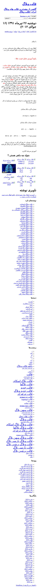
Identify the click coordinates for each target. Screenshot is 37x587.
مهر (31, 180)
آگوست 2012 (28, 576)
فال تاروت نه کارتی (26, 475)
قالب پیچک (29, 453)
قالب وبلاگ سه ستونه (24, 435)
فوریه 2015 (29, 532)
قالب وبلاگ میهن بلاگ (20, 437)
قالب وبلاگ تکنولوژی (25, 224)
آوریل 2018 (29, 508)
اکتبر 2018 (29, 505)
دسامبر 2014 (28, 536)
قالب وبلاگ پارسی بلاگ (19, 441)
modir (6, 31)
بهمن (21, 185)
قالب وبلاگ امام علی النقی (24, 285)
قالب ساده (28, 403)
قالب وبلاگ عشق (27, 292)
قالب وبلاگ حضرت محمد (24, 263)
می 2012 (29, 582)
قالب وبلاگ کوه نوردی (25, 279)
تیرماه (20, 31)
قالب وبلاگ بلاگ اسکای (19, 424)
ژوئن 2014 (29, 545)
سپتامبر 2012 (28, 574)
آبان (21, 180)
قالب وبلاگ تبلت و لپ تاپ (24, 281)
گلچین (30, 340)
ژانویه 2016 (29, 516)
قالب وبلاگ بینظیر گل (25, 266)
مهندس (30, 455)
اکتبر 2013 (29, 554)
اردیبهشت (21, 163)
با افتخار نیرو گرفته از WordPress (26, 585)
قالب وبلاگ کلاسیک (26, 206)
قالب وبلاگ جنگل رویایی (24, 265)
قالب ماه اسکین (28, 407)
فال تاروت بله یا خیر (26, 479)
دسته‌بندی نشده (27, 320)
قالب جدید (26, 387)
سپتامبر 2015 (28, 523)
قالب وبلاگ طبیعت (26, 233)
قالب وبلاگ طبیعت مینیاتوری (23, 268)
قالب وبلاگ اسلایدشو (26, 422)
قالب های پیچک (25, 416)
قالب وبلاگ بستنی (26, 243)
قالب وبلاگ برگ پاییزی (25, 248)
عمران (30, 322)
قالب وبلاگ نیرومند (26, 215)
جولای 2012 (28, 578)
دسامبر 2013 (28, 551)
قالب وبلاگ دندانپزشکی (25, 255)
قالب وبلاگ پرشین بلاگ (19, 444)
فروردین (30, 163)
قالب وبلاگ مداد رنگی (25, 294)
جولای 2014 (28, 543)
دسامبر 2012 (28, 569)
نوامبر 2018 (28, 503)
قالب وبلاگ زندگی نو (26, 230)
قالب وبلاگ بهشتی (26, 217)
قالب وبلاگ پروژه (27, 288)
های (31, 457)
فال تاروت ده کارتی (26, 477)
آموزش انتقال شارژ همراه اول (25, 195)
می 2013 (29, 560)
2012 (23, 31)
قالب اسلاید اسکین (28, 377)
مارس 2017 (28, 510)
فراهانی (30, 372)
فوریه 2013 (29, 565)
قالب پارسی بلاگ (22, 447)
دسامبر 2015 (28, 518)
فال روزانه (29, 484)
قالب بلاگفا (29, 327)
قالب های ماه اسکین (27, 414)
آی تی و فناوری (27, 303)
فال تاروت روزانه (27, 488)
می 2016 (29, 512)
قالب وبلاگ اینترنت (26, 228)
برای (31, 356)
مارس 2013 (28, 563)
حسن (30, 362)
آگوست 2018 (28, 507)
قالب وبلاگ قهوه (27, 244)
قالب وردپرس (28, 336)
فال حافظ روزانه (27, 486)
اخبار (31, 31)
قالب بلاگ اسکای (27, 325)
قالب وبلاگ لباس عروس (24, 287)
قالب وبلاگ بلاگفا (22, 427)
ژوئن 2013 (29, 558)
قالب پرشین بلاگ (27, 329)
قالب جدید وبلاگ (23, 390)
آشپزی (30, 302)
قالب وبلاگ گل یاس (26, 226)
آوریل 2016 (29, 514)
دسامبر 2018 (28, 501)
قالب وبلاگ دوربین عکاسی (24, 270)
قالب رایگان (29, 401)
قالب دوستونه (26, 399)
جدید (31, 360)
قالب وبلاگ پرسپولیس (25, 237)
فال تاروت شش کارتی (25, 473)
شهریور (9, 174)
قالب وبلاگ (28, 333)
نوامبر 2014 (28, 538)
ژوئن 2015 (29, 527)
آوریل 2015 (29, 529)
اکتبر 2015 (29, 521)
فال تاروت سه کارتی (25, 468)
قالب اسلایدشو (28, 378)
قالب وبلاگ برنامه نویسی (24, 235)
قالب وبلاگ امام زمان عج (24, 261)
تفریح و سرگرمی (27, 313)
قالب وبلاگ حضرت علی (24, 259)
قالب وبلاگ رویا (27, 254)
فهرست (33, 16)
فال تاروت (29, 483)
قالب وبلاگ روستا (26, 276)
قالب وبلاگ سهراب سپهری (24, 208)
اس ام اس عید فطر (26, 311)
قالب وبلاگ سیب (27, 239)
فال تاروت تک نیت (26, 466)
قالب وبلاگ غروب (26, 232)
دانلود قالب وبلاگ (24, 366)
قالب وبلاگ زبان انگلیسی (24, 257)
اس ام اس (29, 309)
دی (31, 185)
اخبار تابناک (29, 307)
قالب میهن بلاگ (27, 331)
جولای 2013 (28, 556)
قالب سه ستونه (26, 405)
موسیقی (29, 342)
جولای (15, 31)
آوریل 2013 (29, 562)
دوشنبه (10, 31)
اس (31, 353)
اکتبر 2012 (29, 573)
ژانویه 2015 (29, 534)
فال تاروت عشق (27, 481)
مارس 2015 (28, 530)
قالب (29, 374)
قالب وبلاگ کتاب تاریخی (24, 250)
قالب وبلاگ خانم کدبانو (25, 246)
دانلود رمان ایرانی (27, 318)
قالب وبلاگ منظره (26, 241)
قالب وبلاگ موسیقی (26, 221)
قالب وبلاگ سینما (27, 222)
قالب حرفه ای (24, 394)
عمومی (30, 324)
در (31, 370)
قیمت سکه (29, 338)
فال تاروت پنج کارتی (26, 472)
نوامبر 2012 (28, 571)
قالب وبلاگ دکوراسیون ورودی (23, 283)
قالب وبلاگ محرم (26, 277)
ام (31, 355)
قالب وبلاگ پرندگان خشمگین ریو (22, 210)
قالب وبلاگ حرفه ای (22, 430)
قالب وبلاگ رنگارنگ (26, 219)
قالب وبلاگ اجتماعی (26, 204)
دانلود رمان (29, 316)
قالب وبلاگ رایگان (28, 433)
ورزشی (30, 344)
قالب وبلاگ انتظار (26, 274)
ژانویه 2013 (29, 567)
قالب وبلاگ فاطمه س (25, 252)
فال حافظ (29, 490)
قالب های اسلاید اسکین (26, 412)
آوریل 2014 (29, 547)
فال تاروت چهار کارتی (25, 470)
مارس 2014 (28, 549)
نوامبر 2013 (28, 552)
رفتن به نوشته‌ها (25, 16)
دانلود (30, 314)
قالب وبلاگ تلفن (27, 272)
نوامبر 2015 (28, 519)
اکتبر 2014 (29, 540)
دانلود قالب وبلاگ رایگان (27, 368)
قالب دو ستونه (26, 397)
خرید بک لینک (28, 464)
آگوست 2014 (28, 541)
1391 (27, 31)
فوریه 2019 (29, 499)
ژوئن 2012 (29, 580)
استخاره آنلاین (28, 492)
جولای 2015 (28, 525)
